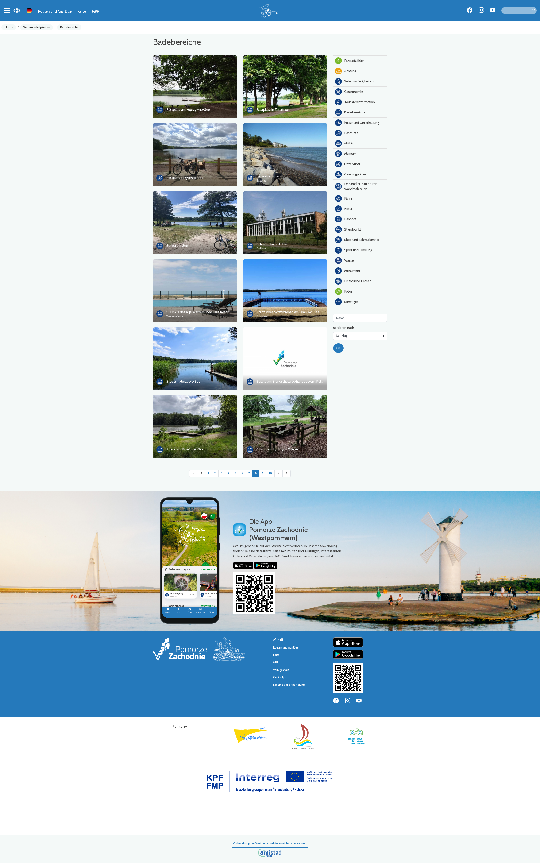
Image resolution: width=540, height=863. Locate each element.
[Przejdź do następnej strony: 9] (278, 473)
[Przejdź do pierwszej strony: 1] (193, 473)
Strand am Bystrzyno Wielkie (278, 449)
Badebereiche (69, 27)
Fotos (348, 291)
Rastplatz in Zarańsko (272, 110)
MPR (95, 11)
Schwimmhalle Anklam (273, 244)
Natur (348, 209)
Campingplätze (355, 174)
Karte (82, 11)
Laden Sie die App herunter (289, 684)
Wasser (349, 260)
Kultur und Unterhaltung (361, 123)
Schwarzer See (177, 246)
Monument (352, 271)
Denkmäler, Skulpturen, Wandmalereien (361, 186)
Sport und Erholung (358, 250)
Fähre (348, 198)
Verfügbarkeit (281, 670)
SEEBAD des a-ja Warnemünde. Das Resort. (198, 312)
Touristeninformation (359, 102)
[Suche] (533, 10)
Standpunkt (352, 229)
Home (9, 27)
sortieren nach (343, 328)
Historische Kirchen (357, 281)
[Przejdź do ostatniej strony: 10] (286, 473)
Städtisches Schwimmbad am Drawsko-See (288, 312)
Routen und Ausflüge (55, 11)
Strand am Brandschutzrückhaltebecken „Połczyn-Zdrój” (297, 381)
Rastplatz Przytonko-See (184, 178)
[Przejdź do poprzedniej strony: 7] (201, 473)
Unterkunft (352, 164)
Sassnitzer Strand (269, 176)
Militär (348, 143)
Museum (350, 154)
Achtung (350, 71)
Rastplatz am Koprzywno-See (188, 110)
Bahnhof (350, 219)
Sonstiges (351, 302)
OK (338, 348)
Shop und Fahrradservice (362, 240)
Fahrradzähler (354, 61)
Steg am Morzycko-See (183, 381)
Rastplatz (351, 133)
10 (270, 473)
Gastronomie (353, 92)
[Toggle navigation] (6, 10)
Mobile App (279, 677)
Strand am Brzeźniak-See (185, 449)
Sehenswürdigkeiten (36, 27)
